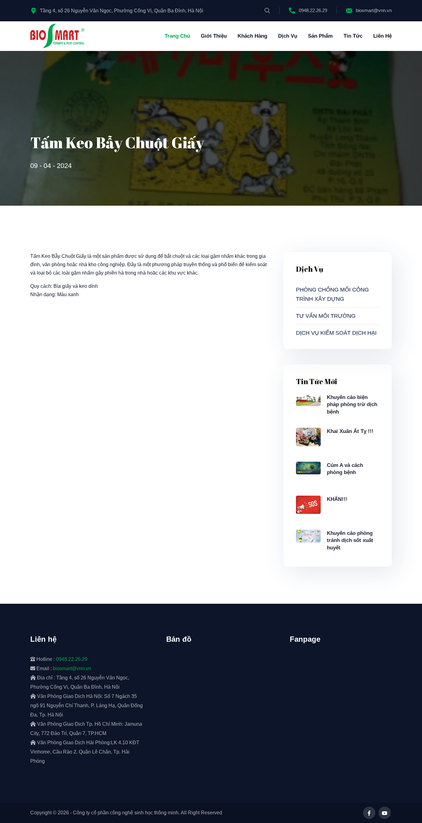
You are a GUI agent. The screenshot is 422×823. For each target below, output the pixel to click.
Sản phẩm (320, 36)
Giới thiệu (214, 36)
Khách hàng (252, 36)
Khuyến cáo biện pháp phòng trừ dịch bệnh (352, 404)
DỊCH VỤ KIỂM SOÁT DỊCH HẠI (336, 333)
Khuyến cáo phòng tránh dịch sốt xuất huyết (350, 540)
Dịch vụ (287, 36)
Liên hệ (382, 36)
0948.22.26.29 (313, 10)
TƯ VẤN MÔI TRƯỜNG (326, 316)
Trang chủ (177, 36)
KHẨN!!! (337, 499)
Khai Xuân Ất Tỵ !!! (350, 431)
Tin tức (353, 36)
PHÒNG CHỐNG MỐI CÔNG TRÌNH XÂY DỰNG (332, 294)
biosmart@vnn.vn (374, 10)
